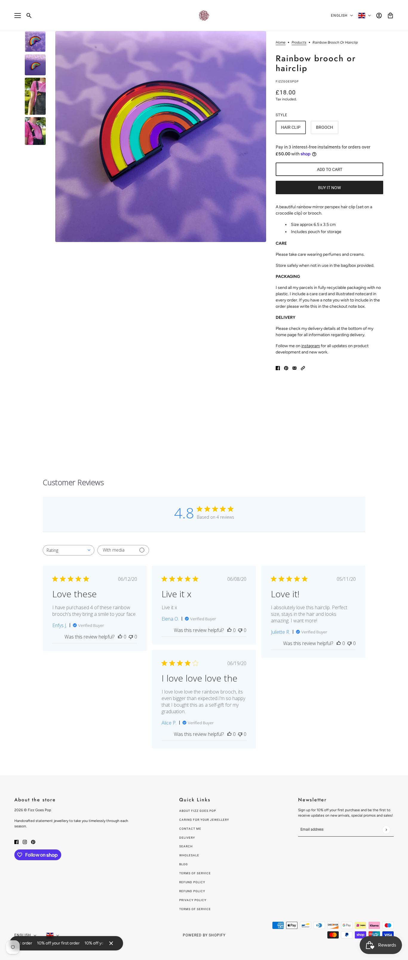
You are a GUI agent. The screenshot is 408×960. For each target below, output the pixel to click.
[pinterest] (33, 841)
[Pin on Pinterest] (286, 367)
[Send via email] (294, 367)
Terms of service (195, 909)
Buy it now (329, 187)
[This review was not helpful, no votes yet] (131, 636)
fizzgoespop (287, 81)
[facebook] (16, 841)
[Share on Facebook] (277, 367)
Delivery (187, 837)
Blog (183, 864)
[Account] (379, 15)
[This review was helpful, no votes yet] (120, 636)
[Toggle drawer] (17, 15)
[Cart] (390, 15)
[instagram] (24, 841)
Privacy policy (192, 900)
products (299, 43)
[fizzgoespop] (204, 16)
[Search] (29, 15)
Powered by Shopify (204, 935)
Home (281, 43)
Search (186, 846)
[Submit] (386, 830)
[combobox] (68, 550)
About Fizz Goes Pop (197, 810)
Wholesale (189, 855)
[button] (302, 367)
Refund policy (192, 882)
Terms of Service (195, 873)
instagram (310, 345)
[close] (111, 943)
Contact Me (190, 828)
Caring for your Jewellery (204, 819)
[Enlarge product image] (160, 136)
